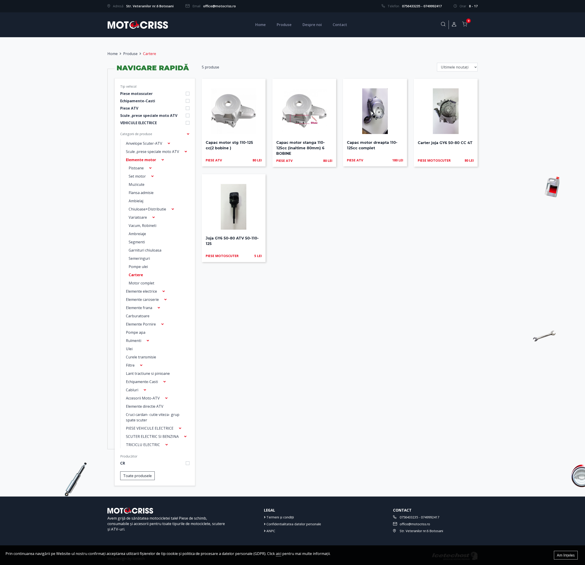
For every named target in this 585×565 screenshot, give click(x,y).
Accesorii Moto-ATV (143, 398)
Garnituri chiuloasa (145, 250)
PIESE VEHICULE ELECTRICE (149, 428)
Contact (340, 24)
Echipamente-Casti (137, 100)
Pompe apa (135, 332)
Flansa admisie (141, 192)
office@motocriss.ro (219, 6)
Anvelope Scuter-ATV (144, 143)
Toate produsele (137, 475)
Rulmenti (133, 340)
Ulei (129, 348)
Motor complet (141, 283)
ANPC (270, 531)
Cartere (136, 274)
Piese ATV (129, 108)
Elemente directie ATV (144, 406)
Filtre (130, 365)
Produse (284, 24)
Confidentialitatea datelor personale (293, 524)
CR (122, 463)
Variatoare (138, 217)
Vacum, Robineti (142, 225)
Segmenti (137, 241)
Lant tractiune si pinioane (148, 373)
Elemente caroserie (142, 299)
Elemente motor (141, 159)
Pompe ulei (138, 266)
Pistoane (136, 168)
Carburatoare (137, 315)
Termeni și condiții (280, 517)
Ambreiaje (137, 233)
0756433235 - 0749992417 (422, 6)
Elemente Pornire (141, 324)
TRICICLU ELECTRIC (143, 444)
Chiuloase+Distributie (147, 209)
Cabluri (132, 389)
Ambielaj (136, 200)
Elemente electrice (141, 291)
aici (278, 553)
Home (260, 24)
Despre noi (312, 24)
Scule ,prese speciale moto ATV (148, 115)
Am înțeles (566, 555)
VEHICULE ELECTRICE (138, 122)
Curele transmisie (141, 357)
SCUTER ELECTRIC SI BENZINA (152, 436)
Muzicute (136, 184)
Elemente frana (139, 307)
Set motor (137, 176)
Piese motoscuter (136, 93)
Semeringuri (139, 258)
